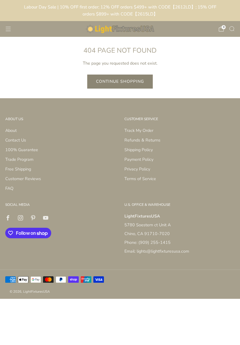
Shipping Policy (138, 150)
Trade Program (19, 159)
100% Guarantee (21, 150)
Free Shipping (18, 169)
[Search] (232, 29)
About (11, 130)
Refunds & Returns (142, 140)
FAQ (9, 188)
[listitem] (120, 10)
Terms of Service (140, 179)
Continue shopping (120, 81)
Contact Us (15, 140)
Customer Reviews (23, 179)
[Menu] (8, 29)
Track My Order (138, 130)
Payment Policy (138, 159)
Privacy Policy (137, 169)
